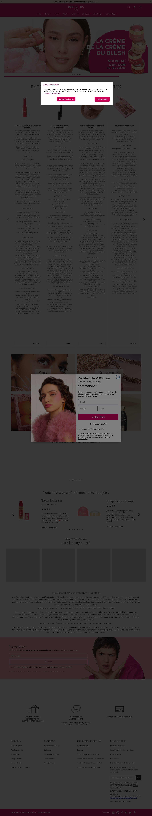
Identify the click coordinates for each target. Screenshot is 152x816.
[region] (77, 93)
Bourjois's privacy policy (53, 93)
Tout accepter (102, 99)
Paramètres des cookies (66, 99)
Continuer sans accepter (51, 85)
